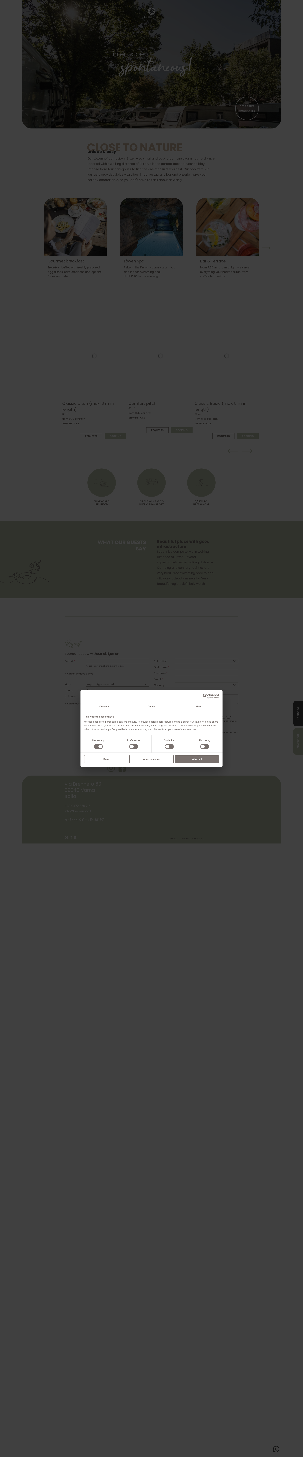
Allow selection (151, 759)
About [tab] (198, 706)
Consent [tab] (104, 706)
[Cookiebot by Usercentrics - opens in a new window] (205, 696)
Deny (106, 759)
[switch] (133, 746)
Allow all (197, 759)
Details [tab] (151, 706)
